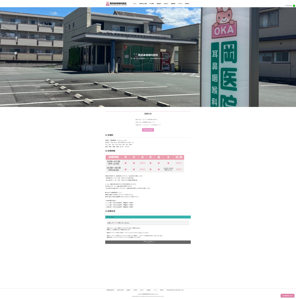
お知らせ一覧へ (148, 130)
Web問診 (135, 290)
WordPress (139, 296)
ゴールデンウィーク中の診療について (151, 125)
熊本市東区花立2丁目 (124, 142)
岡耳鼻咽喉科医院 (110, 290)
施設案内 (128, 290)
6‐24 (132, 142)
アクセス (155, 290)
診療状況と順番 (120, 290)
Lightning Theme (147, 296)
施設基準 (148, 290)
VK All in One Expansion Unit (158, 296)
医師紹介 (162, 290)
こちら (120, 192)
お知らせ (142, 290)
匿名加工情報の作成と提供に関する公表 (175, 290)
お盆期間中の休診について (148, 122)
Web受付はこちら (287, 295)
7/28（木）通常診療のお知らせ (149, 119)
